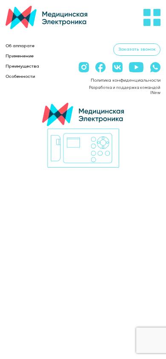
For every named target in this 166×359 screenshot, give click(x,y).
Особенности (20, 76)
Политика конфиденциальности (125, 80)
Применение (20, 56)
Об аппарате (20, 46)
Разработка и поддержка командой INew (124, 90)
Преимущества (22, 66)
